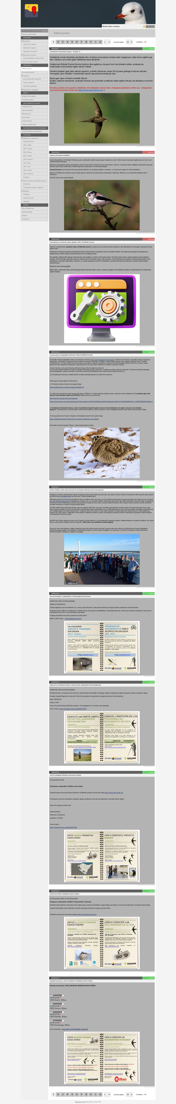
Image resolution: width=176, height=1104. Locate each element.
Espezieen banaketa (29, 55)
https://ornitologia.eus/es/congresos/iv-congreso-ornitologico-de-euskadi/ (74, 419)
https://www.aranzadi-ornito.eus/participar (64, 398)
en (150, 26)
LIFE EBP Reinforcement (60, 501)
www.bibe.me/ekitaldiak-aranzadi (75, 1029)
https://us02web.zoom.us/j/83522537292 (73, 709)
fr (153, 26)
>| (100, 42)
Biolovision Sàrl (80, 1102)
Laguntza (26, 76)
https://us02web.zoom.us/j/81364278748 (63, 827)
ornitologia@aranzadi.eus (73, 618)
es (147, 26)
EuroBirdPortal (66, 496)
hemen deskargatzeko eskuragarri (102, 360)
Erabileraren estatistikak (30, 89)
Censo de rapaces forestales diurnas (34, 181)
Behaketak (26, 41)
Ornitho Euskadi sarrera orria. (31, 31)
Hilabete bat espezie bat (31, 138)
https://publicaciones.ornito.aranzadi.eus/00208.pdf (67, 387)
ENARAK (26, 191)
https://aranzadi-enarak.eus (91, 90)
